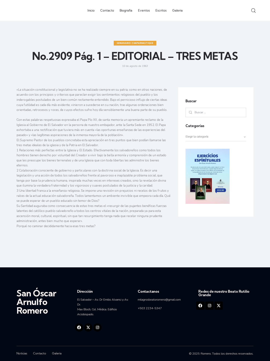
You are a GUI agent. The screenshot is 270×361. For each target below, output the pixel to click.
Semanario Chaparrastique (135, 43)
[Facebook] (79, 327)
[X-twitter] (88, 327)
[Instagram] (97, 327)
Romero (206, 354)
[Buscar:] (216, 112)
